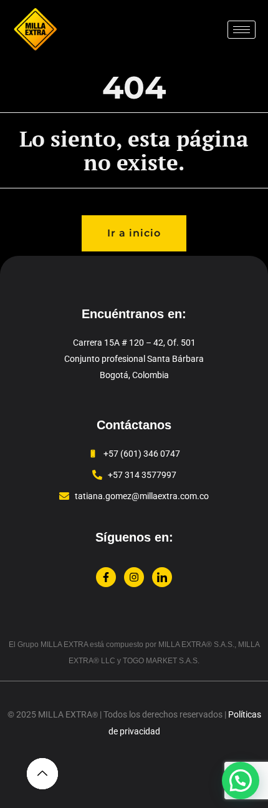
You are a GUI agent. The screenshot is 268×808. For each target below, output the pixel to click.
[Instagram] (134, 577)
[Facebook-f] (106, 577)
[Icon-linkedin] (162, 577)
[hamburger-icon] (241, 30)
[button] (240, 780)
